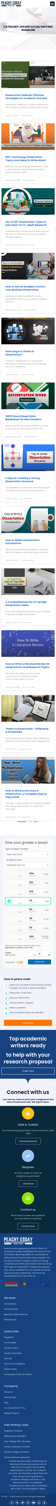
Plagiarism (9, 1337)
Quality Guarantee (13, 1353)
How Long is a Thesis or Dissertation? (19, 353)
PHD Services (10, 1319)
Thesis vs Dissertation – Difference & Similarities (27, 730)
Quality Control (11, 1348)
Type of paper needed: (16, 849)
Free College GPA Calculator (17, 1441)
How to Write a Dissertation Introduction (22, 541)
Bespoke (28, 1167)
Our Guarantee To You (14, 1408)
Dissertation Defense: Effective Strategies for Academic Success (26, 96)
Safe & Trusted (28, 1125)
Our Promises (10, 1342)
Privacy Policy (10, 1369)
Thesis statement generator (17, 1457)
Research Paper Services (16, 1314)
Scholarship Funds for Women (18, 1374)
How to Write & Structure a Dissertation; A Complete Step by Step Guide (26, 794)
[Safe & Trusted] (28, 1113)
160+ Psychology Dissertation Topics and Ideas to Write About (25, 158)
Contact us (28, 1210)
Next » (36, 821)
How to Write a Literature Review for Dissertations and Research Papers (27, 665)
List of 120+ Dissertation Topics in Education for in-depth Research (26, 223)
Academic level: (14, 859)
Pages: (8, 952)
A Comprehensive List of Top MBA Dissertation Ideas (26, 603)
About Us (8, 1392)
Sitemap (8, 1358)
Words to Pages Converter (16, 1452)
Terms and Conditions (14, 1364)
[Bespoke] (28, 1156)
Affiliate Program (12, 1413)
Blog (6, 1402)
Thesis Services (11, 1309)
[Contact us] (28, 1198)
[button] (52, 3)
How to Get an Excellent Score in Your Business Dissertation (25, 288)
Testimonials (10, 1397)
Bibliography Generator (15, 1436)
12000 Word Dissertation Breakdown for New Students (23, 417)
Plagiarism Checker (13, 1431)
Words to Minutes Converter (17, 1446)
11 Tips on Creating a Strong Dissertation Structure (22, 479)
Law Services (10, 1304)
